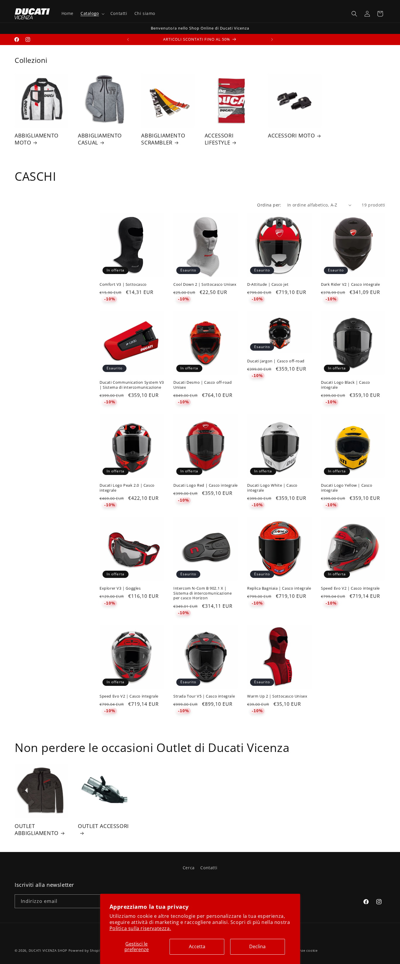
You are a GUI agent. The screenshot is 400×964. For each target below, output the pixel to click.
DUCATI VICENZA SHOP (48, 950)
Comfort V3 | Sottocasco (123, 284)
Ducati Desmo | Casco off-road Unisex (202, 385)
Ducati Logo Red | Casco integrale (205, 485)
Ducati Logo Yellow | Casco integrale (346, 488)
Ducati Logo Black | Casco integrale (345, 385)
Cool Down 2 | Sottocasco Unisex (205, 284)
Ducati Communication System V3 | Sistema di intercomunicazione (132, 385)
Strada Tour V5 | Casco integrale (204, 696)
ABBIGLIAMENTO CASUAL (100, 139)
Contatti (208, 867)
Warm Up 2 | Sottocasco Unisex (277, 696)
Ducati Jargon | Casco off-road (276, 361)
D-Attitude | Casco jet (267, 284)
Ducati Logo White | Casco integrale (272, 488)
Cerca (189, 867)
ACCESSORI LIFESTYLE (219, 139)
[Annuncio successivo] (272, 39)
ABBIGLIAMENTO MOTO (37, 139)
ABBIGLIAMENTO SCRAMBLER (163, 139)
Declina (257, 946)
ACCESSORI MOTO (291, 135)
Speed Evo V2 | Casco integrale (350, 588)
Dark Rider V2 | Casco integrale (350, 284)
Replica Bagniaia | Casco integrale (279, 588)
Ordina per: (269, 205)
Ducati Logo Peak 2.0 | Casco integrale (127, 488)
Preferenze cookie (302, 950)
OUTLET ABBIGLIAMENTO (37, 829)
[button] (92, 13)
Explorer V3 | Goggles (120, 588)
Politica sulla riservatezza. (140, 928)
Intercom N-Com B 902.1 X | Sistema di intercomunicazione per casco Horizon (202, 593)
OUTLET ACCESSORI (103, 826)
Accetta (197, 946)
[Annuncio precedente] (128, 39)
